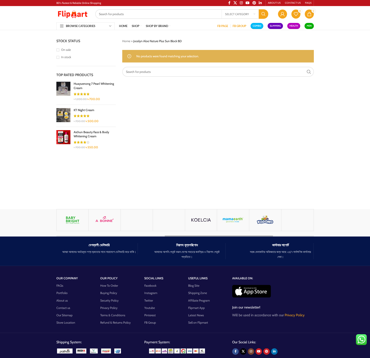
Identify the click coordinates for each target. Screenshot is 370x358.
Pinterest (150, 315)
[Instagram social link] (251, 351)
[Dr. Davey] (297, 220)
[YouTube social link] (259, 351)
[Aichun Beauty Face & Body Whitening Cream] (63, 140)
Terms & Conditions (112, 315)
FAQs (59, 286)
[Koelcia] (201, 220)
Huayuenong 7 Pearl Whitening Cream (94, 86)
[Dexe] (169, 220)
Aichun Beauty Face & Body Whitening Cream (91, 134)
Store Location (65, 322)
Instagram (150, 293)
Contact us (63, 308)
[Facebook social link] (235, 351)
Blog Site (193, 286)
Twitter (148, 300)
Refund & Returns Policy (115, 322)
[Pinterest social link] (266, 351)
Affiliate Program (199, 300)
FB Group (150, 322)
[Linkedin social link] (274, 351)
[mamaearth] (233, 220)
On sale (66, 50)
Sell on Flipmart (198, 322)
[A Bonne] (105, 220)
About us (62, 300)
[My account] (282, 14)
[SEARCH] (263, 14)
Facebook (150, 286)
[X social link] (243, 351)
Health (293, 25)
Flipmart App (196, 308)
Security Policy (109, 300)
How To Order (109, 286)
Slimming (275, 25)
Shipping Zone (197, 293)
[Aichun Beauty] (137, 220)
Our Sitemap (64, 315)
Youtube (149, 308)
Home (126, 41)
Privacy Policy (109, 308)
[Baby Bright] (73, 220)
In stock (66, 57)
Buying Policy (108, 293)
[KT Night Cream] (63, 115)
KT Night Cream (84, 110)
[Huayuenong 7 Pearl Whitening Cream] (63, 91)
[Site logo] (72, 14)
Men (309, 25)
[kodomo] (265, 220)
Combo (257, 25)
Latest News (196, 315)
